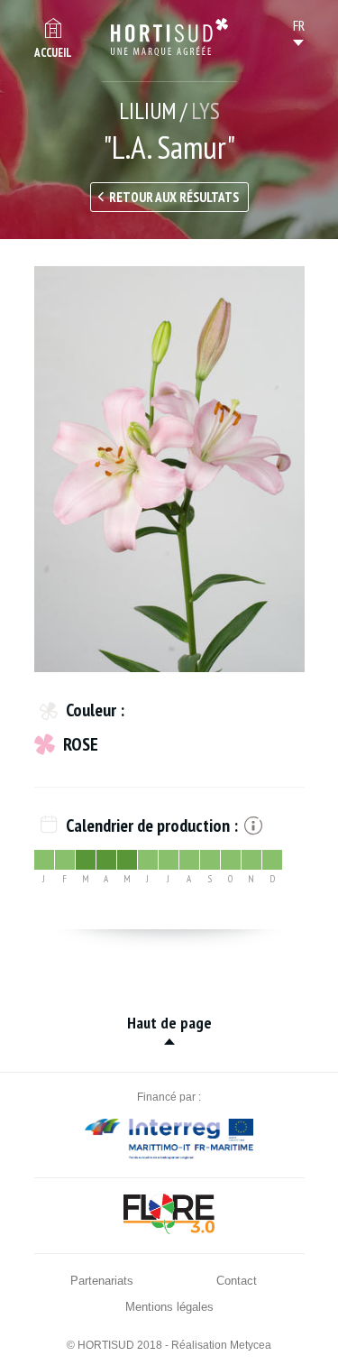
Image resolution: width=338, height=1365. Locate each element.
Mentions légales (169, 1307)
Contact (236, 1280)
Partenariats (101, 1280)
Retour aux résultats (174, 197)
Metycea (250, 1345)
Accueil (53, 52)
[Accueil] (169, 37)
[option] (169, 469)
